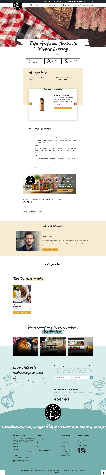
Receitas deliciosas (82, 439)
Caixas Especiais (65, 439)
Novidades (80, 442)
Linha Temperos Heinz (66, 451)
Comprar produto (66, 108)
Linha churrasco (65, 440)
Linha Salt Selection (66, 448)
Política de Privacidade (82, 382)
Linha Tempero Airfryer (66, 449)
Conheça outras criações (49, 249)
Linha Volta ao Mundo (66, 453)
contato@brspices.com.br (23, 460)
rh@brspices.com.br (28, 461)
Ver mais (57, 108)
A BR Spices (41, 439)
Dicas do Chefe (82, 440)
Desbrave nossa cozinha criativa (25, 353)
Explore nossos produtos (50, 353)
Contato (39, 443)
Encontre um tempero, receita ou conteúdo (51, 1)
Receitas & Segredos (66, 455)
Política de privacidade (44, 447)
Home (39, 435)
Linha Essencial (64, 442)
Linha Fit (63, 444)
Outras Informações (43, 450)
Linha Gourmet (64, 446)
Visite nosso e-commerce (77, 353)
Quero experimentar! (22, 312)
